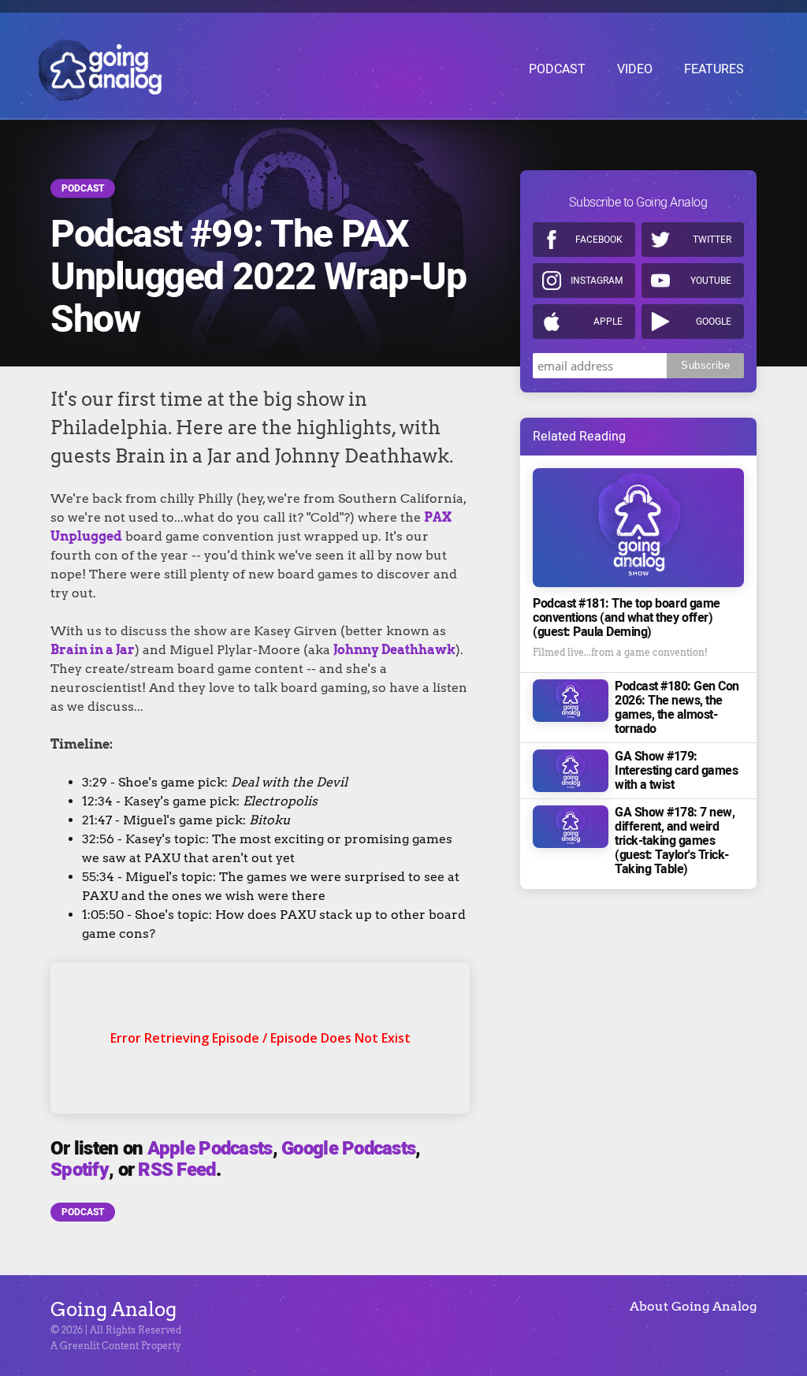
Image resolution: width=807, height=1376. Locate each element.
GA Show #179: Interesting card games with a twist (676, 770)
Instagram (597, 280)
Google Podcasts (348, 1148)
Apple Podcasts (210, 1148)
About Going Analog (693, 1306)
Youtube (710, 280)
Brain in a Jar (92, 649)
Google (713, 321)
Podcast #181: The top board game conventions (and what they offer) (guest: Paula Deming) (626, 618)
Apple (608, 321)
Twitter (712, 239)
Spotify (79, 1170)
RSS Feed (176, 1170)
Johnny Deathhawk (394, 649)
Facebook (599, 239)
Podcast (82, 188)
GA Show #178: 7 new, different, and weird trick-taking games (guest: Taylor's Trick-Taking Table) (674, 841)
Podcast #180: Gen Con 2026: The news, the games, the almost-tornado (677, 707)
